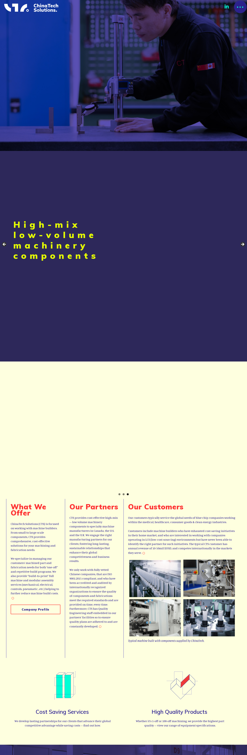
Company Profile (35, 609)
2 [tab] (124, 494)
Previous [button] (4, 244)
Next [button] (242, 244)
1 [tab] (119, 494)
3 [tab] (128, 494)
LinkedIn (226, 6)
